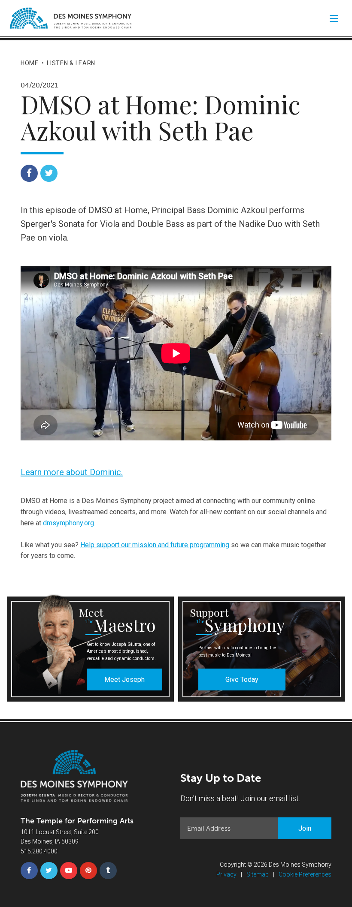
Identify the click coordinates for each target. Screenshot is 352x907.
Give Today (241, 679)
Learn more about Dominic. (72, 472)
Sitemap (257, 874)
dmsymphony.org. (69, 523)
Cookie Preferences (305, 874)
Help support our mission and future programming (154, 545)
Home (30, 63)
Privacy (226, 874)
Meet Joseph (124, 679)
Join (304, 828)
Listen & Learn (71, 63)
